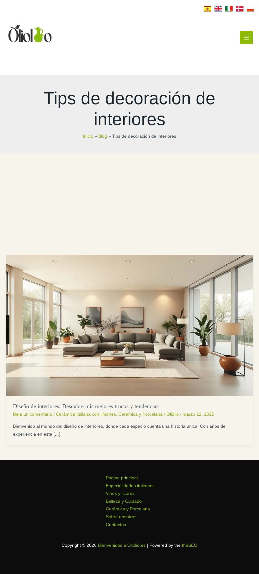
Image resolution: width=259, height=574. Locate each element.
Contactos (116, 524)
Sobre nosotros (121, 516)
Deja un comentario (32, 414)
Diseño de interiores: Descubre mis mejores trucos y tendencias (86, 406)
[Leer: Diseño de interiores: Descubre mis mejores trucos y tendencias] (129, 325)
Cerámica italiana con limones (86, 414)
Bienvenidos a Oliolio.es (122, 545)
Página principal (122, 478)
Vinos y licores (120, 493)
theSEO (189, 545)
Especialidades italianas (130, 485)
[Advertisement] (129, 201)
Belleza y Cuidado (124, 501)
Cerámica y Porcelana (140, 414)
